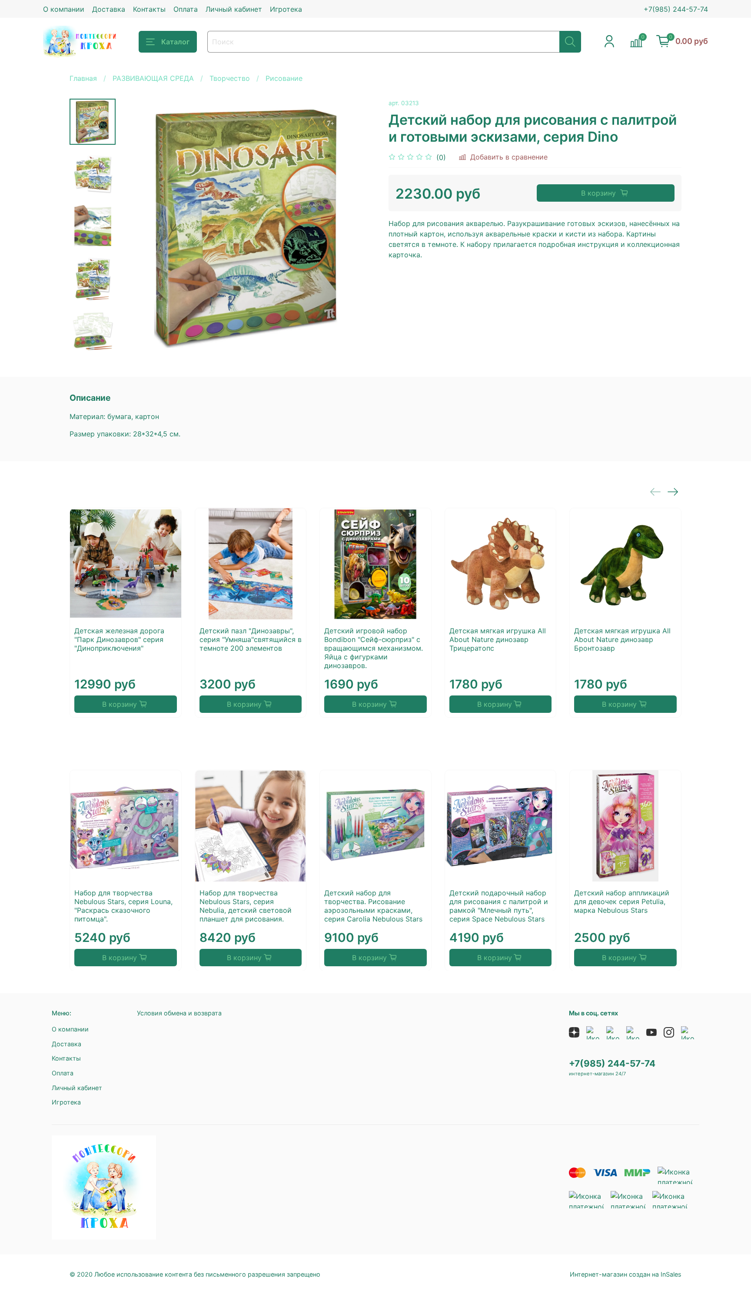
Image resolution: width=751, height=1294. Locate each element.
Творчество (229, 78)
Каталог (175, 41)
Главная (83, 78)
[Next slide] (92, 343)
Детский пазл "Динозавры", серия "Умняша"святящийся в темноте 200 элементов (250, 639)
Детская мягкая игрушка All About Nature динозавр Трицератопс (497, 639)
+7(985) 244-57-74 (676, 9)
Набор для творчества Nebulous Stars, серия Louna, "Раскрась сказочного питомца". (123, 905)
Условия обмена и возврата (179, 1013)
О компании (63, 9)
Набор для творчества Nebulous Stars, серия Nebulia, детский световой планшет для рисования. (245, 905)
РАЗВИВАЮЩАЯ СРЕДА (153, 78)
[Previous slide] (137, 226)
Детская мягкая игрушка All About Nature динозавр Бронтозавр (622, 639)
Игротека (286, 9)
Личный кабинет (234, 9)
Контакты (149, 9)
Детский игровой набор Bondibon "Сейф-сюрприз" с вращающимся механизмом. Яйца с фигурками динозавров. (373, 648)
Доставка (108, 9)
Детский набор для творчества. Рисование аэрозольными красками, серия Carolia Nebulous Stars (373, 905)
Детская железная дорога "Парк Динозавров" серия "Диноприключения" (119, 639)
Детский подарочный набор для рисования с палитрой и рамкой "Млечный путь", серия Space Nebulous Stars (498, 905)
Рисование (284, 78)
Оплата (185, 9)
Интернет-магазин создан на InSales (625, 1274)
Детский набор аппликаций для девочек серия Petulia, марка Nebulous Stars (621, 901)
